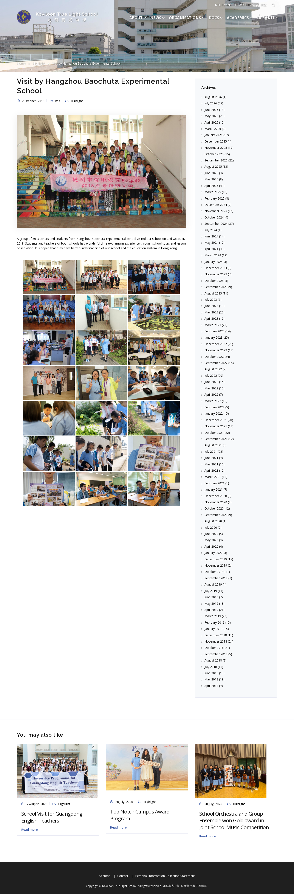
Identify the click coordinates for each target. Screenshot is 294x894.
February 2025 (214, 198)
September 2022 (215, 363)
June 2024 (211, 236)
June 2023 (211, 306)
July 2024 (210, 230)
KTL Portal (222, 5)
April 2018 (211, 686)
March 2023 (212, 325)
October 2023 (214, 281)
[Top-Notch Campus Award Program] (147, 767)
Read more (29, 829)
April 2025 (211, 186)
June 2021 (211, 458)
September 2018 (215, 654)
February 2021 (214, 483)
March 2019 (212, 616)
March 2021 (212, 477)
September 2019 (215, 578)
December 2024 (215, 205)
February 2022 (214, 407)
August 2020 (213, 521)
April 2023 (211, 318)
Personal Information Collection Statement (165, 876)
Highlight (77, 101)
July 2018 (210, 667)
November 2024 (215, 211)
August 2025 (213, 166)
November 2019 (215, 565)
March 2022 (212, 401)
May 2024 (211, 242)
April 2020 (211, 546)
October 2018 (214, 648)
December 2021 (215, 420)
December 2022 (215, 344)
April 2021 (211, 470)
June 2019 (211, 597)
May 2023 (211, 312)
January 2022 (213, 413)
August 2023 (213, 293)
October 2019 (214, 572)
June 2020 (211, 534)
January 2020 (213, 553)
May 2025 (211, 179)
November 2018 (215, 641)
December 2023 (215, 268)
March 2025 (212, 192)
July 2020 (210, 527)
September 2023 (215, 287)
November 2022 (215, 350)
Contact (122, 876)
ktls (57, 101)
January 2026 (213, 135)
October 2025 (214, 154)
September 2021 (215, 439)
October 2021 (214, 433)
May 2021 (211, 464)
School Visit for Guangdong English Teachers (51, 817)
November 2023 (215, 274)
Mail (252, 5)
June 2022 (211, 382)
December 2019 (215, 559)
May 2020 (211, 540)
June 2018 (211, 673)
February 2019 (214, 622)
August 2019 (213, 584)
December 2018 (215, 635)
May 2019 (211, 603)
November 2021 (215, 426)
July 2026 (210, 103)
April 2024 (211, 249)
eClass (239, 5)
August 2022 (213, 369)
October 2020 (214, 508)
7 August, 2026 (36, 804)
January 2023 (213, 337)
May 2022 (211, 388)
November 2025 (215, 148)
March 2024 (212, 255)
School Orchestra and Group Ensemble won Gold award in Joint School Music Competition (234, 820)
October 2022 (214, 357)
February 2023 (214, 331)
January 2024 (213, 262)
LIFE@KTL (266, 17)
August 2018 (213, 660)
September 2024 (215, 224)
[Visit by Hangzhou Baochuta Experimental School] (101, 171)
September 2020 (215, 515)
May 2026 (211, 116)
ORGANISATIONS (185, 17)
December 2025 (215, 141)
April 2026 (211, 122)
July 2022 (210, 375)
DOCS (214, 17)
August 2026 (213, 97)
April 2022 (211, 394)
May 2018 (211, 679)
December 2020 (215, 496)
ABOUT (135, 17)
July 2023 (210, 299)
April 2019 (211, 610)
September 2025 (215, 160)
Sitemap (104, 876)
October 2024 (214, 217)
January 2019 (213, 629)
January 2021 (213, 489)
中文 (263, 5)
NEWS (155, 17)
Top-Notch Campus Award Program (139, 815)
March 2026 (212, 129)
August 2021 (213, 445)
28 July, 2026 (124, 802)
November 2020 (215, 502)
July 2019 (210, 591)
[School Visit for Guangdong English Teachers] (57, 770)
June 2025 (211, 173)
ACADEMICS (238, 17)
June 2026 (211, 110)
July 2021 (210, 451)
